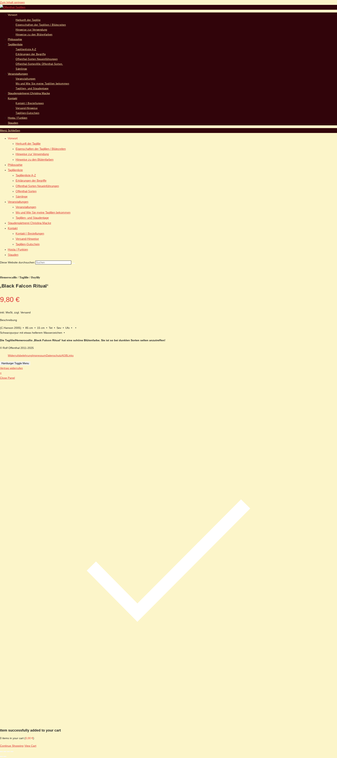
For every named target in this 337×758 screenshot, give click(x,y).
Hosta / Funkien (18, 249)
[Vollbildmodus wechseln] (5, 751)
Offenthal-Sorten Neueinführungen (37, 186)
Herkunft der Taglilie (28, 143)
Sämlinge (21, 196)
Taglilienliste (15, 170)
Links (70, 355)
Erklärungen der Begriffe (31, 180)
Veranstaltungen (18, 201)
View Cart (30, 745)
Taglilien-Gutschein (28, 244)
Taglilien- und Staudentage (32, 217)
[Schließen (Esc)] (12, 751)
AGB (64, 355)
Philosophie (15, 164)
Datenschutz (53, 355)
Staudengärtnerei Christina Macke (29, 223)
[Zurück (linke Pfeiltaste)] (1, 756)
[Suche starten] (73, 263)
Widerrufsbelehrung (20, 355)
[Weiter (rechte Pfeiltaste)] (5, 756)
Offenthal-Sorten (26, 191)
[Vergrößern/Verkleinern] (1, 751)
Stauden (13, 254)
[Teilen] (8, 751)
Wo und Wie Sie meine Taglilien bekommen (43, 212)
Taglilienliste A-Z (26, 175)
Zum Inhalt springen (12, 2)
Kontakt (13, 228)
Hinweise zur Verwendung (32, 154)
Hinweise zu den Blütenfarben (34, 159)
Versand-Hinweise (27, 238)
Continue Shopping (12, 745)
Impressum (39, 355)
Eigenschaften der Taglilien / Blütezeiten (41, 148)
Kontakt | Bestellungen (30, 233)
